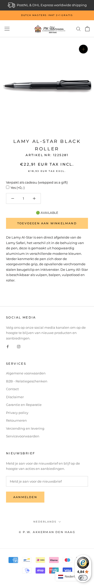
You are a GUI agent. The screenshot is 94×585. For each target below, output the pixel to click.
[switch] (82, 578)
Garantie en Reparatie (24, 405)
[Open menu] (7, 29)
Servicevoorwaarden (22, 436)
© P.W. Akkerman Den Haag (47, 532)
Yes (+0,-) (18, 188)
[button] (72, 576)
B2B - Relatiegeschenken (26, 381)
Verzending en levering (25, 428)
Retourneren (16, 420)
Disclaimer (15, 397)
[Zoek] (78, 28)
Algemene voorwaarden (26, 373)
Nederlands (44, 521)
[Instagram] (18, 346)
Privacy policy (17, 413)
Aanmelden (25, 497)
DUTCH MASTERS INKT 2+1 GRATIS (47, 15)
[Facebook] (7, 346)
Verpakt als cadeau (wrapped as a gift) (37, 182)
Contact (12, 389)
